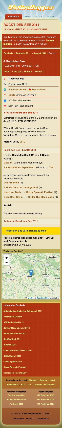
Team (46, 414)
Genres (43, 380)
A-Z (29, 385)
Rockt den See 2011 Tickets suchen (26, 231)
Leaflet (30, 298)
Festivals (13, 17)
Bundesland (12, 385)
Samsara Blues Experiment (19, 167)
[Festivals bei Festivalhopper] (31, 7)
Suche (50, 17)
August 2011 (40, 53)
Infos (7, 72)
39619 (12, 95)
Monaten (33, 380)
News (27, 17)
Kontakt (39, 72)
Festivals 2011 (23, 53)
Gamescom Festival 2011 (15, 373)
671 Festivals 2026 (46, 400)
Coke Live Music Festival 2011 (17, 350)
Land (52, 380)
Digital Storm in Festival (14, 367)
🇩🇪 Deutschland (37, 90)
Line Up (16, 72)
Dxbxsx (8, 163)
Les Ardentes (11, 183)
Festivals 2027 (16, 404)
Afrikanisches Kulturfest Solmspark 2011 (22, 311)
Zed (51, 167)
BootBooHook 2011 (12, 339)
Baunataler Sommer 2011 (15, 334)
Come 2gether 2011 (12, 362)
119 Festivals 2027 (46, 395)
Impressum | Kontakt (23, 419)
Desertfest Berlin (13, 197)
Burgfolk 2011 (10, 345)
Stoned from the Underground (21, 187)
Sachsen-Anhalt (18, 90)
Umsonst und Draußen (44, 385)
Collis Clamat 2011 (12, 356)
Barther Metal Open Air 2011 (16, 328)
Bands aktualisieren (16, 400)
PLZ (23, 385)
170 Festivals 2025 (46, 404)
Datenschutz (43, 419)
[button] (31, 272)
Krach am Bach (12, 192)
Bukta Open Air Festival (39, 192)
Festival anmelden (16, 395)
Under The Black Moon (41, 197)
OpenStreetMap (43, 298)
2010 (22, 142)
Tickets (28, 72)
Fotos (38, 17)
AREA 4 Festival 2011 (13, 322)
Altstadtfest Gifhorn (12, 317)
